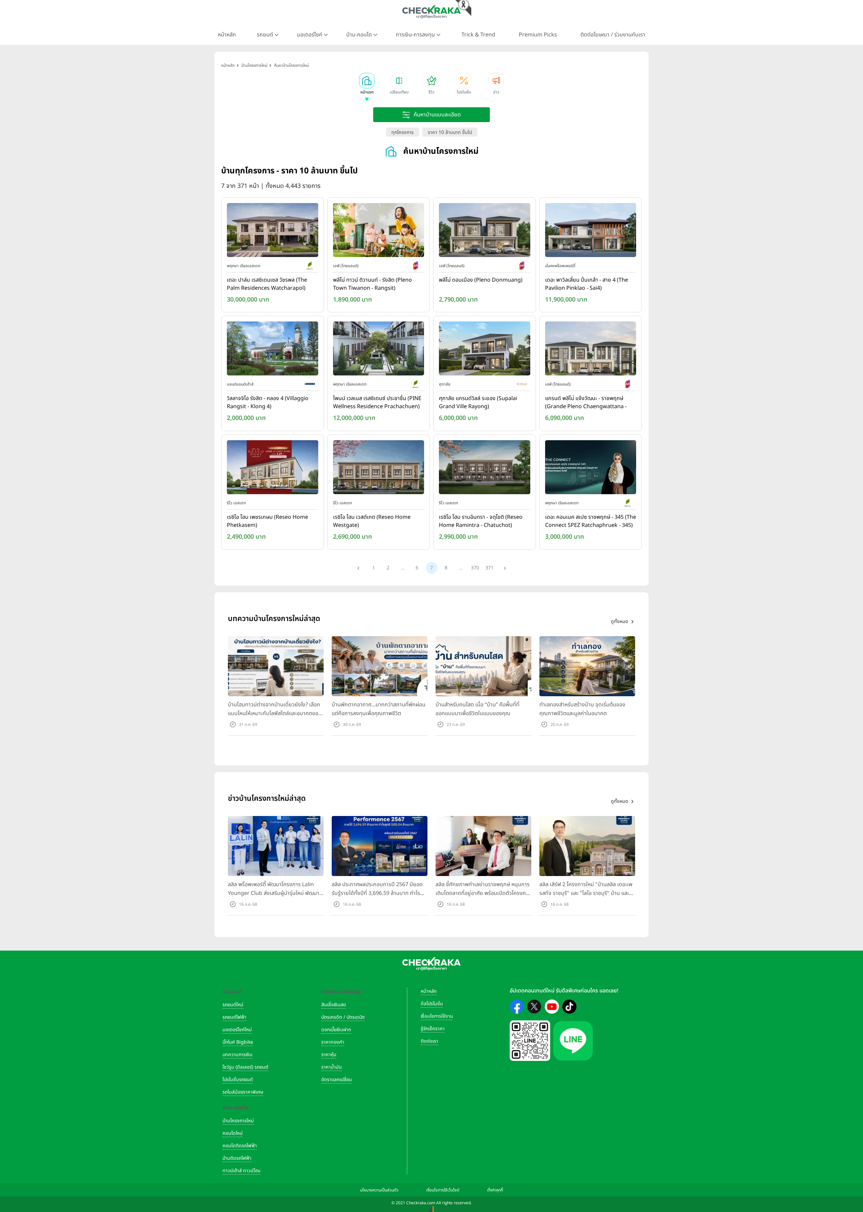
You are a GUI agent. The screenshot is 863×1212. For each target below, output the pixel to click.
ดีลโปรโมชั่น (432, 1003)
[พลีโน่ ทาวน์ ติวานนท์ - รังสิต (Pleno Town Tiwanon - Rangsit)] (378, 231)
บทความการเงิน (237, 1054)
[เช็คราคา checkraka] (431, 12)
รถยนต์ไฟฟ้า (234, 1017)
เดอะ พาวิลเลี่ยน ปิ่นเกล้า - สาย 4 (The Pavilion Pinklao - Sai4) (586, 284)
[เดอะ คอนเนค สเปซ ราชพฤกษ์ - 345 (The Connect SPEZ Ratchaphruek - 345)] (590, 468)
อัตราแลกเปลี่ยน (336, 1079)
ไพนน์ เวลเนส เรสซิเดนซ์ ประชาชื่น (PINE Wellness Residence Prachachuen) (377, 402)
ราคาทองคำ (332, 1042)
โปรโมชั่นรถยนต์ (237, 1079)
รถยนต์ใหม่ (232, 1004)
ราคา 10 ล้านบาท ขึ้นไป (450, 132)
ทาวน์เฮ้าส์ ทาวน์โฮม (241, 1170)
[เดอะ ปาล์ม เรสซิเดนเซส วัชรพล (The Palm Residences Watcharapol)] (272, 231)
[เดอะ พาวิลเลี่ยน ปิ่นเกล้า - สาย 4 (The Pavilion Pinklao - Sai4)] (590, 231)
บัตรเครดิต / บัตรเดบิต (343, 1017)
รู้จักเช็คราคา (433, 1028)
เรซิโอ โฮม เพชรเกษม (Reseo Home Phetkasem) (267, 521)
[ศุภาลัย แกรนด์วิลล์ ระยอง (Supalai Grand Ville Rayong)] (484, 350)
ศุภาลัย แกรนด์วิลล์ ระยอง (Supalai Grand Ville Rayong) (478, 402)
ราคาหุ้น (328, 1054)
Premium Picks (538, 35)
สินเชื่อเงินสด (333, 1004)
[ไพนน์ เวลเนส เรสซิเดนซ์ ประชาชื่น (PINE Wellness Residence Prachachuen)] (378, 350)
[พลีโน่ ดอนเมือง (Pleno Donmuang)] (484, 231)
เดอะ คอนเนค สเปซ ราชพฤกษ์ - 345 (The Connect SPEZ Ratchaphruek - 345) (590, 521)
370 (475, 567)
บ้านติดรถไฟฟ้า (236, 1158)
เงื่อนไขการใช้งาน (437, 1016)
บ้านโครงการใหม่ (238, 1120)
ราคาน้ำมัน (331, 1067)
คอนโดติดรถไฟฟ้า (239, 1145)
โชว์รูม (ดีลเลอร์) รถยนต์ (245, 1067)
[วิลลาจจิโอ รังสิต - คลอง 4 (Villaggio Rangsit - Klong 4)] (272, 350)
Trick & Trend (478, 35)
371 (489, 567)
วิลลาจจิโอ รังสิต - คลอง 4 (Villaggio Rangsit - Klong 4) (267, 402)
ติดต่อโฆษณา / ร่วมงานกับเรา (613, 35)
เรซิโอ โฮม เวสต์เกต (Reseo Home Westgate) (372, 521)
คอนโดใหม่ (232, 1133)
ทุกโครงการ (402, 132)
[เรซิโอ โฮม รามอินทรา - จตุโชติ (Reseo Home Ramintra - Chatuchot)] (484, 468)
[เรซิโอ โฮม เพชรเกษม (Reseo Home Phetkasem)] (272, 468)
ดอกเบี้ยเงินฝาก (336, 1029)
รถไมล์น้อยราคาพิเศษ (242, 1092)
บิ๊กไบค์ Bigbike (237, 1042)
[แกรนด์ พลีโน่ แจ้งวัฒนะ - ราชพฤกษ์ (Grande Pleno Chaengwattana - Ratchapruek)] (590, 350)
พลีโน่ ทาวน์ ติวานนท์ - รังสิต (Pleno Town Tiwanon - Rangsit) (372, 284)
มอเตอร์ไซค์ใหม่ (237, 1029)
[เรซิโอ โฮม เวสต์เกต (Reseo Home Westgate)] (378, 468)
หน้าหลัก (227, 35)
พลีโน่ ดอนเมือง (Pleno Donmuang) (481, 280)
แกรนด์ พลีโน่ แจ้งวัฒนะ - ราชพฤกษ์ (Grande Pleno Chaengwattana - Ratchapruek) (586, 402)
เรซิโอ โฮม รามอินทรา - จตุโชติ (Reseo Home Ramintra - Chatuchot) (481, 521)
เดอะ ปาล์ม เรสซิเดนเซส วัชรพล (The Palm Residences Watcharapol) (267, 284)
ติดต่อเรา (429, 1041)
